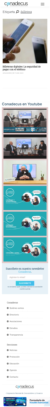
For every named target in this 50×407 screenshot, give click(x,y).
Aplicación (7, 73)
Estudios (14, 328)
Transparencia (16, 335)
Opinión (13, 370)
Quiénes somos (17, 308)
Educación (14, 363)
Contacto (14, 377)
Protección (15, 357)
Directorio (14, 314)
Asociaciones (16, 321)
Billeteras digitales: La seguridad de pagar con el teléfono (22, 68)
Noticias (13, 350)
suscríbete (25, 283)
